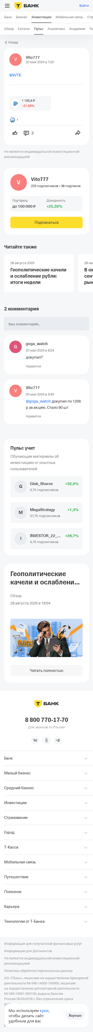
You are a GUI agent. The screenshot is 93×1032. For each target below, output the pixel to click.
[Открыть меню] (7, 6)
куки (44, 1010)
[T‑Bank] (26, 5)
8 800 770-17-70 (46, 720)
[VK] (35, 740)
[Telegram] (58, 740)
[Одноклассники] (46, 740)
